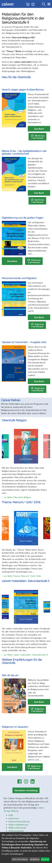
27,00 (34, 261)
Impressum (13, 818)
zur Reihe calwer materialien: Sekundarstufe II (26, 654)
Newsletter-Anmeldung (26, 790)
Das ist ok (45, 859)
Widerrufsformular (17, 827)
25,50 (34, 767)
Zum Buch (39, 128)
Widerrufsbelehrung (18, 824)
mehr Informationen (19, 859)
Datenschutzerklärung (19, 821)
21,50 (37, 325)
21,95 (37, 709)
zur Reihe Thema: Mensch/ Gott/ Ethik (22, 576)
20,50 (38, 389)
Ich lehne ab (34, 859)
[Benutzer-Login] (38, 4)
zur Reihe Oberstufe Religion (17, 497)
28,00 (38, 136)
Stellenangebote (16, 830)
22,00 (37, 200)
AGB (10, 815)
